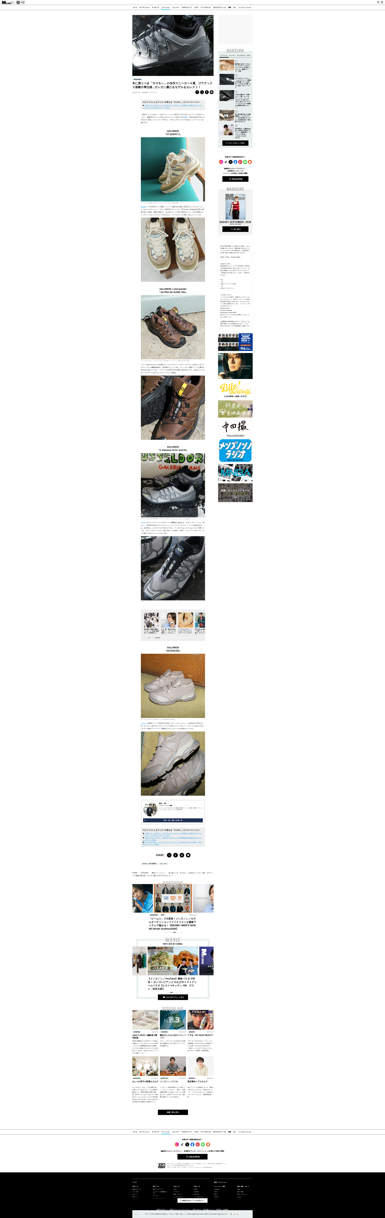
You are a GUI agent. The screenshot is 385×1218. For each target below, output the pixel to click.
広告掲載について (208, 1209)
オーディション (145, 7)
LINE (212, 92)
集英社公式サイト (162, 1209)
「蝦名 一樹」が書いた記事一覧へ (173, 820)
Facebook (235, 162)
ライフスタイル (206, 7)
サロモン (144, 207)
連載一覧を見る (173, 1112)
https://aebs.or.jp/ (207, 1167)
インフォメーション (244, 7)
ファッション (165, 7)
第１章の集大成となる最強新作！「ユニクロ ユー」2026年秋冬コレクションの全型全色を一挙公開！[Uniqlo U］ (243, 117)
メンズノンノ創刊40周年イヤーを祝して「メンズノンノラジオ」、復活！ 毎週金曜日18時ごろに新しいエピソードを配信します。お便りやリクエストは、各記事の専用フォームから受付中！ (172, 1092)
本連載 (185, 117)
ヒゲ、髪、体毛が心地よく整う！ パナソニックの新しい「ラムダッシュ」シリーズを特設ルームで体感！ (168, 632)
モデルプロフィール (219, 7)
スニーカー (163, 863)
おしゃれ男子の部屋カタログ (145, 1081)
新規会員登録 (237, 179)
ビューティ (175, 7)
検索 (377, 2)
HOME (134, 873)
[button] (152, 637)
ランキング (155, 7)
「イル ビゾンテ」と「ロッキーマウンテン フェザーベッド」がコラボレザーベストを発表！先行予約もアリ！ (185, 632)
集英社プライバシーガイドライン (180, 1209)
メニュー (382, 2)
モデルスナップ (187, 7)
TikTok (226, 162)
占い (234, 7)
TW (197, 92)
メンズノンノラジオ (169, 1081)
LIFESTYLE (137, 1078)
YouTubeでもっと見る (175, 997)
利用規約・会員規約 (222, 1209)
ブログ (196, 7)
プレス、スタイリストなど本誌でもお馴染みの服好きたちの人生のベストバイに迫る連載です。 (172, 1043)
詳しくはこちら (235, 1214)
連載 (229, 7)
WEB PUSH (250, 162)
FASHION (138, 79)
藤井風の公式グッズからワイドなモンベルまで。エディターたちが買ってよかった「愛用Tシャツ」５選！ (243, 67)
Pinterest (240, 162)
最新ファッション (158, 873)
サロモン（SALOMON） (149, 863)
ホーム (135, 7)
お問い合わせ (197, 1209)
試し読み (237, 229)
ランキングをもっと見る (235, 143)
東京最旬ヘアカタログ (197, 1081)
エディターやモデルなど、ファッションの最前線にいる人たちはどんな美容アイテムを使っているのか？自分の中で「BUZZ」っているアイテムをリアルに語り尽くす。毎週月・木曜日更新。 (200, 1045)
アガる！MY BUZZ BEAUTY (200, 1035)
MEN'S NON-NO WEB (7, 2)
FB (202, 92)
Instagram (221, 162)
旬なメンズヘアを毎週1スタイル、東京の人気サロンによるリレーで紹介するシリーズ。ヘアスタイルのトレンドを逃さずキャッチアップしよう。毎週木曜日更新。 (200, 1092)
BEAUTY (187, 915)
